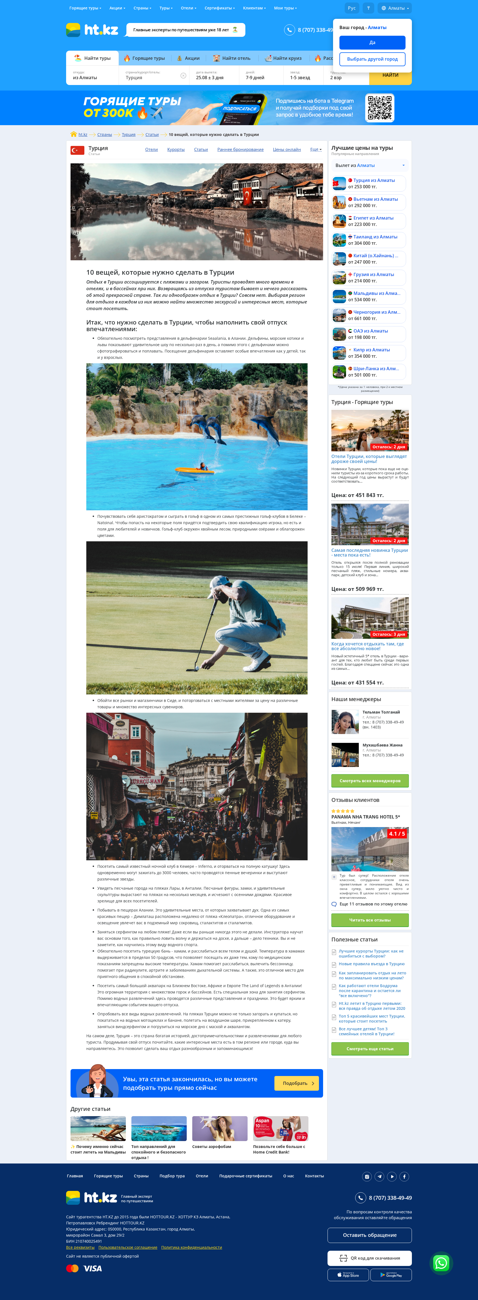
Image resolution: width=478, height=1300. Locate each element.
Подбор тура (172, 1175)
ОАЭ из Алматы (371, 331)
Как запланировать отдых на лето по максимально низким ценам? (372, 975)
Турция (129, 134)
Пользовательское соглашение (127, 1247)
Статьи (152, 134)
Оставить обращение (370, 1235)
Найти (391, 75)
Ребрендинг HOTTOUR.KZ (120, 1223)
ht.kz (83, 134)
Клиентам (253, 8)
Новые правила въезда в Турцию (372, 963)
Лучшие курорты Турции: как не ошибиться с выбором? (371, 953)
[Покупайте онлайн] (85, 1268)
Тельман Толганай (381, 712)
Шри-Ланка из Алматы (379, 368)
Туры (165, 8)
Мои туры (284, 8)
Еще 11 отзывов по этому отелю (373, 904)
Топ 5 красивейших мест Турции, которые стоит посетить (372, 1018)
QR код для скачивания (375, 1258)
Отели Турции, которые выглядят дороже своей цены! (369, 458)
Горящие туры (83, 8)
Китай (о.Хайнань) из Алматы (386, 256)
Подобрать (295, 1083)
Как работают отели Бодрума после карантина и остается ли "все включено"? (370, 990)
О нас (288, 1175)
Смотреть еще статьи (370, 1048)
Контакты (314, 1175)
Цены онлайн (287, 149)
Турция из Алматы (374, 180)
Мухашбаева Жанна (382, 745)
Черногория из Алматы (380, 312)
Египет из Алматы (374, 218)
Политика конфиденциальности (191, 1247)
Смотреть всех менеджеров (370, 780)
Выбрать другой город (372, 59)
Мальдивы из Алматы (378, 293)
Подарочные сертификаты (245, 1175)
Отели (187, 8)
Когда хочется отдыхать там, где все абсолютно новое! (367, 646)
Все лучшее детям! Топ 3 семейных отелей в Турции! (366, 1031)
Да (372, 42)
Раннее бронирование (240, 149)
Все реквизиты (80, 1247)
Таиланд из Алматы (376, 237)
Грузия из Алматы (374, 274)
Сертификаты (218, 8)
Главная (75, 1175)
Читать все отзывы (370, 920)
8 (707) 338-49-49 (319, 30)
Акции (116, 8)
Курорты (176, 149)
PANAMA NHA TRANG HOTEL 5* (365, 817)
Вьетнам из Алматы (376, 199)
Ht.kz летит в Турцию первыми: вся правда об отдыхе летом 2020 (372, 1006)
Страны (141, 8)
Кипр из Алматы (372, 350)
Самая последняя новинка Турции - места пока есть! (369, 552)
